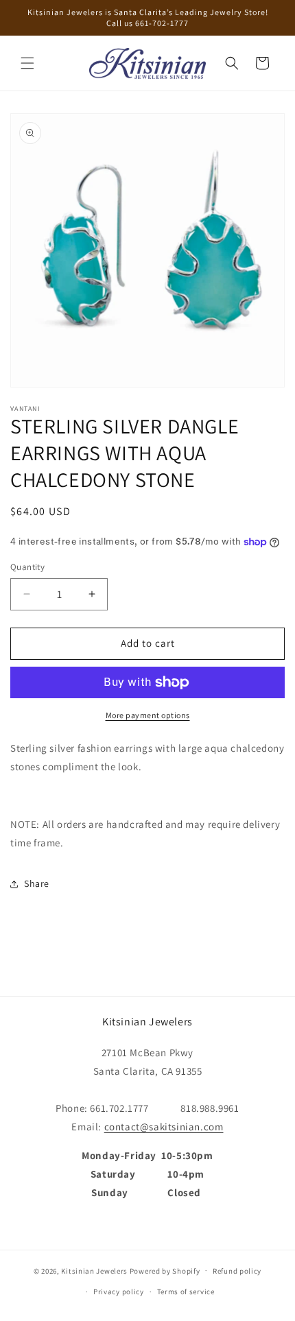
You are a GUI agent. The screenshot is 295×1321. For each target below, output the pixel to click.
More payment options (148, 715)
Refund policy (237, 1271)
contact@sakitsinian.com (164, 1126)
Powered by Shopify (165, 1270)
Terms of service (186, 1291)
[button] (27, 63)
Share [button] (36, 883)
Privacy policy (118, 1291)
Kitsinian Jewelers (94, 1270)
